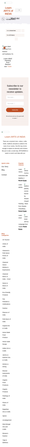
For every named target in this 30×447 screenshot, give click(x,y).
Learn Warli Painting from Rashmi (8, 61)
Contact (4, 175)
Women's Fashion (5, 435)
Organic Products (5, 390)
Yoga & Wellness (5, 441)
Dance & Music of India (5, 285)
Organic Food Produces (5, 382)
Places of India (5, 404)
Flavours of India (5, 314)
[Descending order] (22, 30)
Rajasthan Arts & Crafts (6, 410)
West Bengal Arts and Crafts (6, 426)
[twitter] (13, 158)
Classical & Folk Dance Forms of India (5, 254)
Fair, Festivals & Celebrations (6, 301)
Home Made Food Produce (6, 335)
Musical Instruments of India (6, 373)
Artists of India (5, 245)
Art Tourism (5, 240)
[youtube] (18, 158)
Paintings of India (6, 397)
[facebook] (11, 158)
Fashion (4, 308)
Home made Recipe (6, 343)
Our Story (5, 166)
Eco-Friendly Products (6, 294)
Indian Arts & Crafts (6, 350)
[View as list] (16, 39)
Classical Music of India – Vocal (6, 276)
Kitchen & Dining (5, 365)
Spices (4, 416)
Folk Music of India (6, 320)
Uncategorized (6, 420)
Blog (3, 170)
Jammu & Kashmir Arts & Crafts (6, 357)
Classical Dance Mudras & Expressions (6, 266)
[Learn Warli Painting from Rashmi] (7, 46)
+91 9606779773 (10, 19)
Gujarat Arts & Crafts (6, 327)
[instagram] (16, 158)
